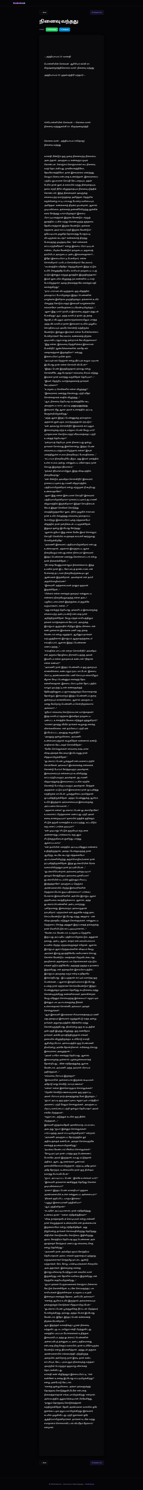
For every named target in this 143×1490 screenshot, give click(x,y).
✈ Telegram (65, 29)
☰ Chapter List (97, 12)
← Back (43, 12)
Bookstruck (19, 3)
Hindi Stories (90, 1484)
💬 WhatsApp (51, 29)
